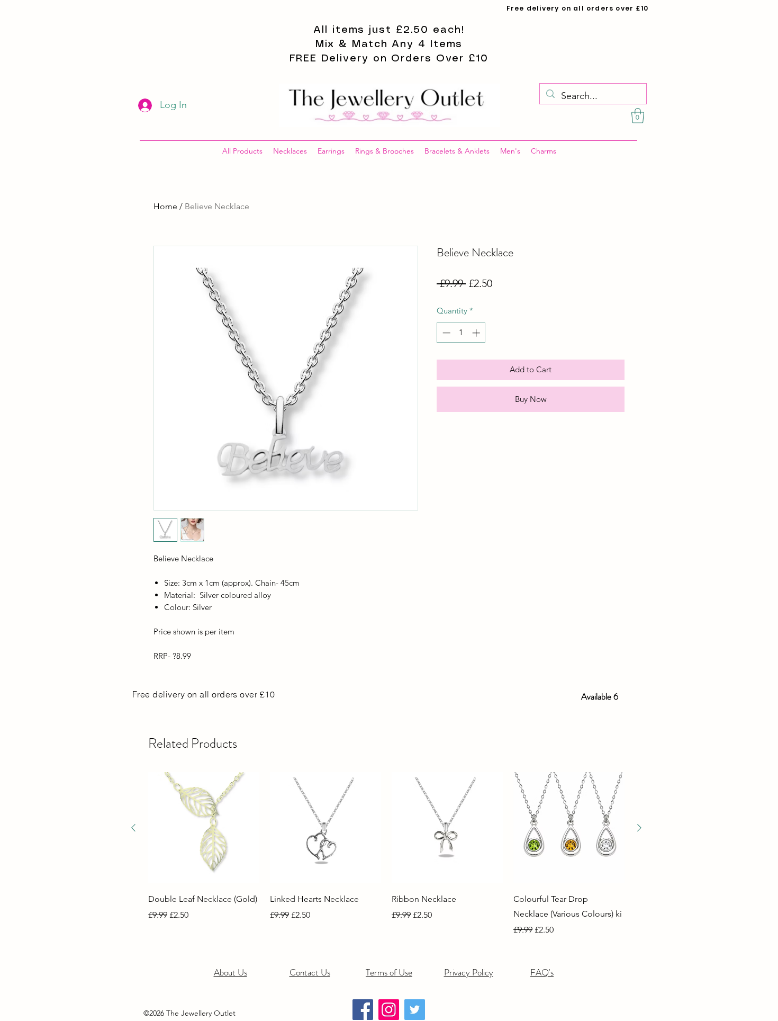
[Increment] (477, 333)
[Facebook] (362, 1009)
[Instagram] (388, 1009)
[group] (386, 854)
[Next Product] (639, 827)
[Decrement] (445, 333)
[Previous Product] (133, 827)
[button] (637, 115)
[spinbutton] (461, 333)
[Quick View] (203, 827)
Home (165, 206)
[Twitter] (414, 1009)
